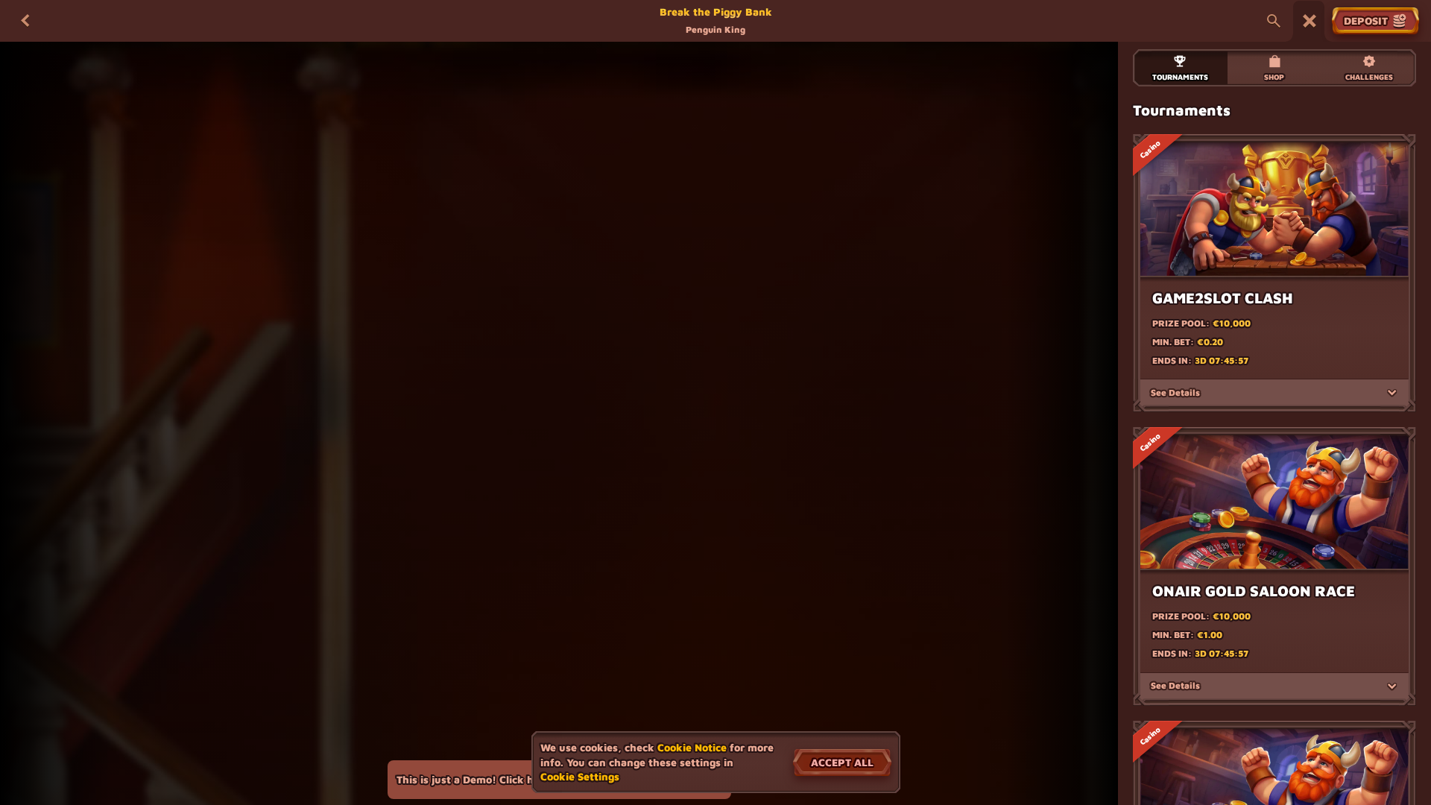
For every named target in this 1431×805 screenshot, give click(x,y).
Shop (1274, 76)
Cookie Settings (579, 777)
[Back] (25, 20)
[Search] (1273, 20)
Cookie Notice (692, 747)
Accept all (842, 762)
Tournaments (1180, 76)
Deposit (1366, 20)
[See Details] (1392, 393)
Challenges (1369, 76)
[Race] (1309, 20)
